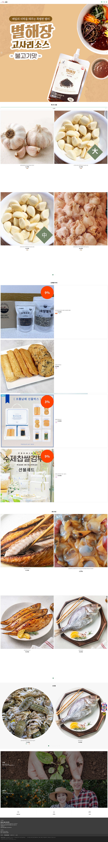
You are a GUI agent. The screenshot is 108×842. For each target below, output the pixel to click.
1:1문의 (90, 814)
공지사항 (54, 814)
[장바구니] (101, 2)
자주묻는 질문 (18, 814)
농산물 (54, 108)
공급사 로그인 (12, 835)
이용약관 (2, 835)
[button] (2, 53)
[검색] (104, 2)
